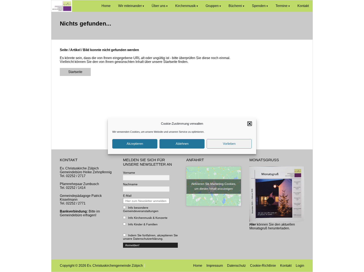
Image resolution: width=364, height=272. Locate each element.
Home (106, 6)
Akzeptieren (135, 143)
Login (300, 265)
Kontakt (303, 6)
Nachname (130, 184)
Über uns (158, 6)
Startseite (75, 72)
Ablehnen (182, 143)
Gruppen (212, 6)
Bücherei (235, 6)
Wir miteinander (130, 6)
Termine (282, 6)
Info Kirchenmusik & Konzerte (147, 217)
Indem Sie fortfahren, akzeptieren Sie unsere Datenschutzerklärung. (150, 237)
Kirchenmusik (185, 6)
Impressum (214, 265)
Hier (252, 224)
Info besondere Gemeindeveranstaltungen (140, 209)
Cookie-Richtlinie (263, 265)
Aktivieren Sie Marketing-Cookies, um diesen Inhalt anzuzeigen (213, 186)
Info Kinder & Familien (142, 224)
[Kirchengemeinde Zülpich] (61, 10)
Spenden (259, 6)
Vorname (129, 172)
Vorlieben (229, 143)
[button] (250, 124)
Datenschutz (236, 265)
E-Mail (127, 195)
